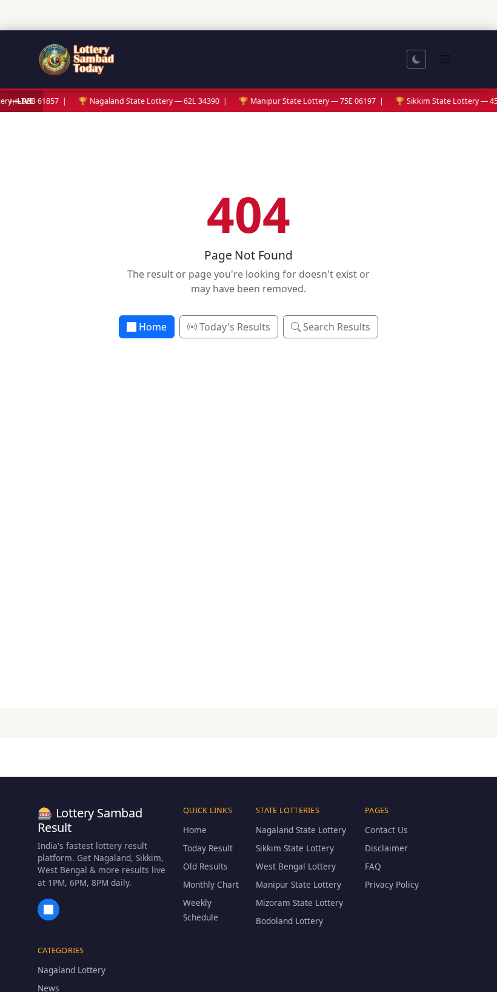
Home (153, 326)
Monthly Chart (211, 884)
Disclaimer (386, 848)
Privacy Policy (392, 884)
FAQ (373, 866)
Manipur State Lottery (298, 884)
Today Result (208, 848)
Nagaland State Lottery (301, 830)
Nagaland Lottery (71, 970)
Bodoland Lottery (289, 921)
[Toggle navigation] (445, 59)
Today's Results (234, 326)
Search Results (336, 326)
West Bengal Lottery (296, 866)
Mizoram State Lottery (299, 902)
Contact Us (386, 830)
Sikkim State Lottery (295, 848)
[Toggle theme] (416, 59)
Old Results (205, 866)
